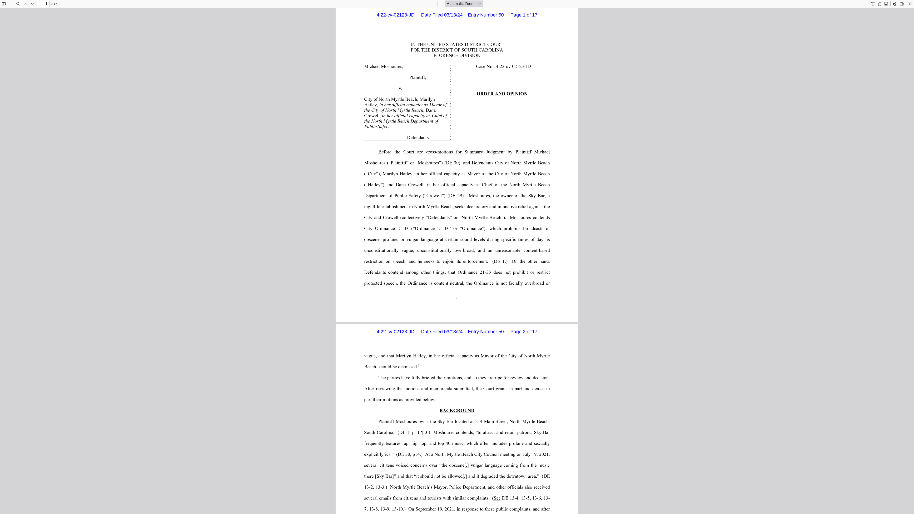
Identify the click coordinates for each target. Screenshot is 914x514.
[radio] (872, 3)
